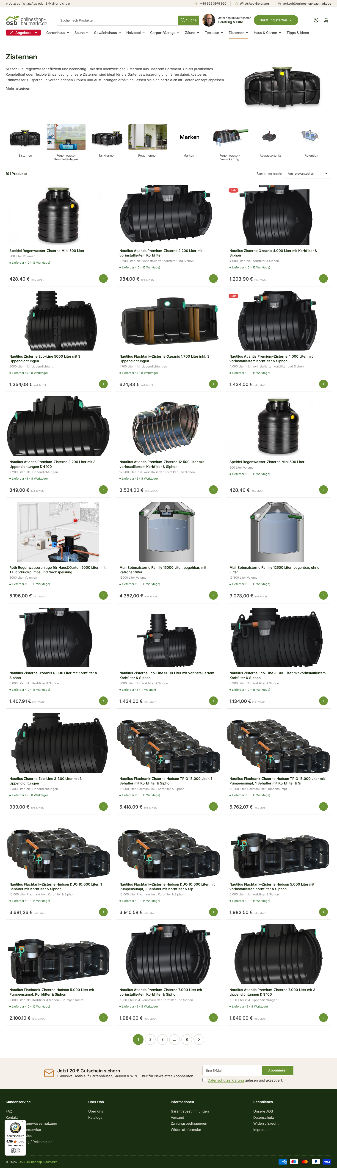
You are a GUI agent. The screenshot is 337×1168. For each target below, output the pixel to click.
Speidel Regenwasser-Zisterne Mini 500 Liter (46, 251)
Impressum (262, 1129)
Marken (188, 155)
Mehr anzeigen (18, 88)
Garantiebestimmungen (190, 1111)
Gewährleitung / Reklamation (29, 1142)
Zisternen (236, 32)
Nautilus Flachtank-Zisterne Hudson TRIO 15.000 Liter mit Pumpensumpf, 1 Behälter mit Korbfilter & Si (277, 780)
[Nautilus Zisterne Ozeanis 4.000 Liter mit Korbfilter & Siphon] (278, 215)
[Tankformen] (107, 137)
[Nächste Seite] (199, 1039)
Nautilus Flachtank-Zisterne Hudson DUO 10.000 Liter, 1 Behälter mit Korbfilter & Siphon (55, 886)
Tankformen (107, 155)
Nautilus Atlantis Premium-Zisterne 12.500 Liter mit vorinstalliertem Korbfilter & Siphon (161, 464)
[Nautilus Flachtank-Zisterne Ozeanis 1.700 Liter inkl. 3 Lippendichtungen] (168, 321)
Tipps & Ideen (298, 32)
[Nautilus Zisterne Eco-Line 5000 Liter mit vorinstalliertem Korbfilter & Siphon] (168, 637)
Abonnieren (277, 1070)
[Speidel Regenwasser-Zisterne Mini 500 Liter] (58, 215)
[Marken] (188, 137)
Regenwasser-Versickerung (229, 157)
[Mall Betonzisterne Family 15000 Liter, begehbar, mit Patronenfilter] (168, 532)
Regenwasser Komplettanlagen (66, 157)
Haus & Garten (265, 32)
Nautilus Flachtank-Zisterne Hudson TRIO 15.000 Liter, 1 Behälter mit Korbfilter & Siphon (165, 780)
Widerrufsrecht (266, 1123)
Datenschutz (263, 1117)
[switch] (15, 1150)
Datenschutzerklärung (226, 1080)
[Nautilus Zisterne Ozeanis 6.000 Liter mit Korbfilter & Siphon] (58, 637)
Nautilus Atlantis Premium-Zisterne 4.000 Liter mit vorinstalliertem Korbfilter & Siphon (271, 358)
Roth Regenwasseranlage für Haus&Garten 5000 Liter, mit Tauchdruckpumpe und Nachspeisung (57, 569)
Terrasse (212, 32)
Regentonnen (147, 155)
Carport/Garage (163, 32)
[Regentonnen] (147, 137)
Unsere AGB (263, 1111)
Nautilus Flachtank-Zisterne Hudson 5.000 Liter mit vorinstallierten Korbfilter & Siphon (271, 886)
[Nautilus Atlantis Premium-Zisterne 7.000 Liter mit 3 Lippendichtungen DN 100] (278, 954)
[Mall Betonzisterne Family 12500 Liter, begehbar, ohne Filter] (278, 532)
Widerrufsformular (186, 1129)
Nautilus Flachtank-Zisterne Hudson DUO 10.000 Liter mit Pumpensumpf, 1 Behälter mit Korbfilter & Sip (167, 886)
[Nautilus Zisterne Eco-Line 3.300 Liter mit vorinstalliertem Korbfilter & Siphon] (278, 637)
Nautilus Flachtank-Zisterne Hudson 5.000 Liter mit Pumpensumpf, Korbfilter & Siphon (51, 992)
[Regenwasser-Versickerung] (229, 137)
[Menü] (23, 1122)
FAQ (9, 1111)
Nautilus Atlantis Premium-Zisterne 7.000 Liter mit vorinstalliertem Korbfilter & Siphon (160, 992)
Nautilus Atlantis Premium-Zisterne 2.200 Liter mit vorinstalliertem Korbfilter (160, 253)
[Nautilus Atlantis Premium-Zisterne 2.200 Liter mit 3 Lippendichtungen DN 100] (58, 426)
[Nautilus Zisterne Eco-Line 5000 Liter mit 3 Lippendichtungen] (58, 321)
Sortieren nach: (269, 173)
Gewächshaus (105, 32)
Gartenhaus (55, 32)
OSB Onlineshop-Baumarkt (38, 1162)
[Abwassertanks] (270, 137)
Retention (311, 155)
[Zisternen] (25, 137)
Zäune (190, 32)
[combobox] (128, 20)
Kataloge (95, 1117)
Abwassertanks (271, 155)
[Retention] (311, 137)
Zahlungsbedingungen (189, 1123)
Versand (177, 1117)
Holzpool (133, 32)
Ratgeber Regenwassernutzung (31, 1123)
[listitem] (212, 3)
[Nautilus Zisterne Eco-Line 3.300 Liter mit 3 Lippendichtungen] (58, 743)
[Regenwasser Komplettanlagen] (66, 137)
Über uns (95, 1111)
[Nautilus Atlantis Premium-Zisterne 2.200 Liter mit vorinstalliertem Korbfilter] (168, 215)
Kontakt (12, 1117)
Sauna (80, 32)
